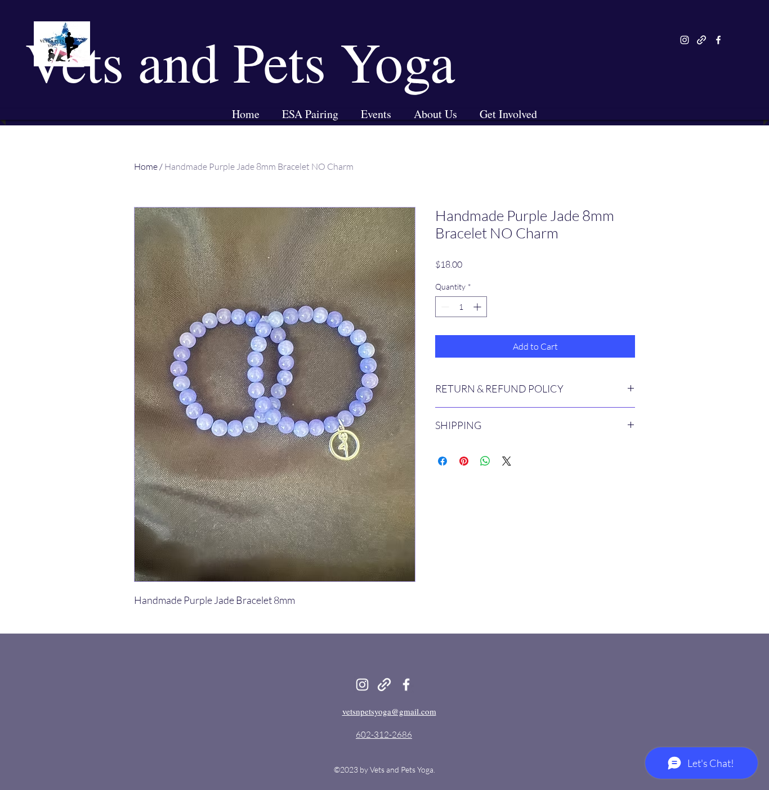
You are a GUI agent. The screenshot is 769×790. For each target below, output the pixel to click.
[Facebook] (718, 40)
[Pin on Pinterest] (464, 461)
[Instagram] (684, 40)
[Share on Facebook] (442, 461)
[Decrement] (444, 307)
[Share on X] (506, 461)
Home (146, 166)
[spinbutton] (461, 307)
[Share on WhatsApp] (485, 461)
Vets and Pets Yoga (240, 60)
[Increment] (478, 307)
